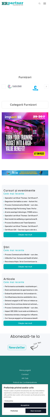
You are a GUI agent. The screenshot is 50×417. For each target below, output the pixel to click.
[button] (4, 87)
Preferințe (14, 411)
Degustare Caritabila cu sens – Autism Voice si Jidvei (25, 201)
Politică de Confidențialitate (25, 382)
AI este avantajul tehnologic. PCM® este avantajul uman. (26, 212)
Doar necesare (36, 411)
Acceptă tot (25, 405)
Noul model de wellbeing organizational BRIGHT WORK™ (26, 219)
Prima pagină (25, 370)
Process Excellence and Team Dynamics (20, 223)
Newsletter (17, 347)
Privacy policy (9, 400)
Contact (25, 374)
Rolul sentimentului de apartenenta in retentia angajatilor (27, 290)
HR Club (25, 378)
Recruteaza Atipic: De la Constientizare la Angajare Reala (27, 262)
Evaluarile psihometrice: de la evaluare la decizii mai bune (27, 294)
